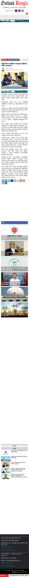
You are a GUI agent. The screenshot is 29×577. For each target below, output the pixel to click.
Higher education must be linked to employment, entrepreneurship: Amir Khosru (19, 476)
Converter (11, 10)
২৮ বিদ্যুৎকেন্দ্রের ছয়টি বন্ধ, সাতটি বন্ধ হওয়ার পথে (12, 315)
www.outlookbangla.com (8, 550)
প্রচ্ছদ (4, 59)
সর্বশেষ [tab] (14, 446)
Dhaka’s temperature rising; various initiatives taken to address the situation (18, 470)
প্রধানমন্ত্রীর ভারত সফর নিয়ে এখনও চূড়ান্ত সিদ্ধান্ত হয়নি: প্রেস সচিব (13, 283)
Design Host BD (22, 572)
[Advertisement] (14, 36)
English (7, 10)
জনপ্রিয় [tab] (14, 448)
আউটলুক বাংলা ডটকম (6, 547)
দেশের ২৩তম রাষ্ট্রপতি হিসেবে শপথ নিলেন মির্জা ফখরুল (14, 253)
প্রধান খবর (11, 59)
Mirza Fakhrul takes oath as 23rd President (18, 463)
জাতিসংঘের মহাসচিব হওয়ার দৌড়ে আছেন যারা (19, 457)
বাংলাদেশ (16, 59)
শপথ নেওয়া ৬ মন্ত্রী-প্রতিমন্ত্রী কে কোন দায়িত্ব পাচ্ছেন (14, 237)
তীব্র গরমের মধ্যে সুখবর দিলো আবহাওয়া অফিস (13, 299)
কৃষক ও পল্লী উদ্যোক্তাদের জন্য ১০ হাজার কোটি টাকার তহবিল (13, 269)
